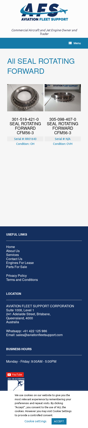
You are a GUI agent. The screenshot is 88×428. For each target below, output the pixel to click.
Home (10, 246)
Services (12, 254)
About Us (13, 250)
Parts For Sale (16, 266)
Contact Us (14, 258)
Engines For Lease (20, 262)
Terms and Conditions (22, 279)
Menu (77, 43)
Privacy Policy (16, 275)
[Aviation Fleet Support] (44, 12)
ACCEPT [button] (59, 421)
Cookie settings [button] (35, 421)
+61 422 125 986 (35, 331)
